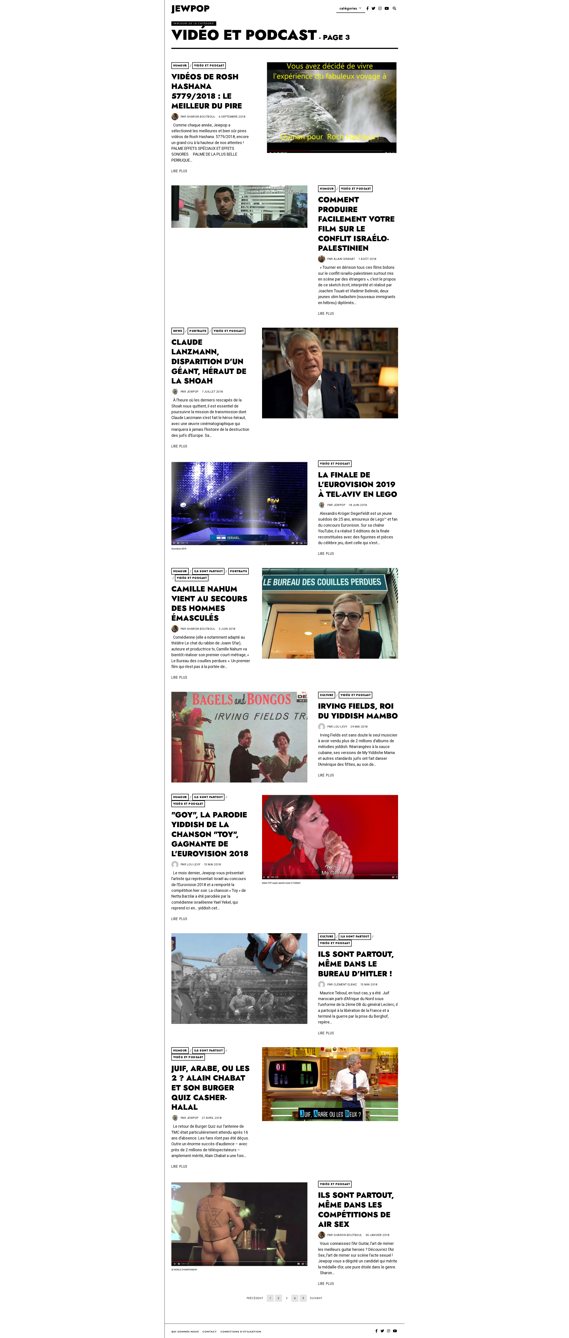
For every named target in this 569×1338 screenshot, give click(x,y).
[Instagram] (380, 8)
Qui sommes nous (185, 1331)
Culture (326, 695)
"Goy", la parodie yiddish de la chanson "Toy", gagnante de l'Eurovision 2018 (209, 834)
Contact (209, 1331)
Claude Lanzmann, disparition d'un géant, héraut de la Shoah (208, 362)
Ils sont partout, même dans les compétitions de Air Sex (356, 1210)
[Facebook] (367, 8)
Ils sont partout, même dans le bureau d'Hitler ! (356, 964)
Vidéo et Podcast (209, 66)
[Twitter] (374, 8)
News (177, 331)
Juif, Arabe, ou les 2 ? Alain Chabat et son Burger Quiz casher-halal (210, 1088)
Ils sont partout (208, 571)
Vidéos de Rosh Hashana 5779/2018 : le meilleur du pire (206, 91)
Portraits (197, 331)
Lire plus (179, 171)
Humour (180, 66)
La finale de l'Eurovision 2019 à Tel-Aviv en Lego (357, 484)
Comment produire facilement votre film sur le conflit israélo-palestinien (356, 224)
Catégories (348, 8)
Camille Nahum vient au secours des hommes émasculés (209, 604)
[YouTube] (386, 8)
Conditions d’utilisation (240, 1331)
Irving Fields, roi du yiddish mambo (358, 711)
